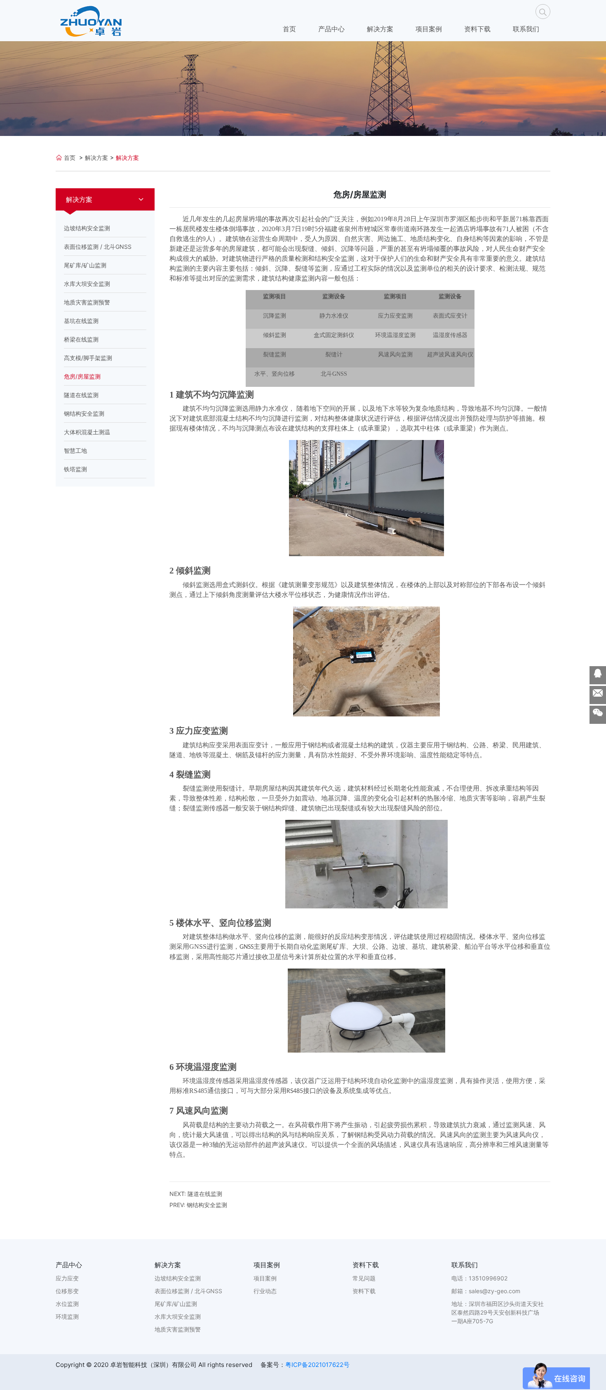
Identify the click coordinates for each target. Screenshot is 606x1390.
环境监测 (67, 1316)
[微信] (598, 715)
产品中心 (331, 29)
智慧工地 (75, 450)
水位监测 (67, 1303)
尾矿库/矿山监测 (85, 265)
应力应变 (67, 1278)
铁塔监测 (75, 469)
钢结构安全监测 (84, 413)
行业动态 (265, 1290)
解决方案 (380, 29)
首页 (289, 29)
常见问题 (364, 1278)
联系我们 (526, 29)
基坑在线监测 (81, 320)
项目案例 (429, 29)
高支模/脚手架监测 (88, 357)
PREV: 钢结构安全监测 (198, 1204)
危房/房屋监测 (82, 376)
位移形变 (67, 1290)
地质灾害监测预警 (87, 302)
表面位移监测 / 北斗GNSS (98, 246)
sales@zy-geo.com (494, 1290)
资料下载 (477, 29)
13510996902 (488, 1278)
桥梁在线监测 (81, 339)
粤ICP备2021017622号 (317, 1365)
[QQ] (598, 675)
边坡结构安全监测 (87, 228)
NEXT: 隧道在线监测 (195, 1193)
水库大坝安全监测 (87, 283)
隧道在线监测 (81, 394)
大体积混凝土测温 (87, 431)
